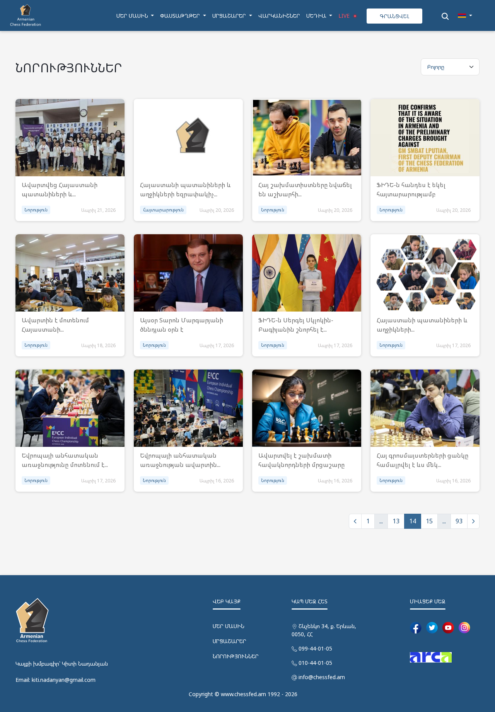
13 (396, 521)
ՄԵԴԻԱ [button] (317, 15)
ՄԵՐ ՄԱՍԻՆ (228, 626)
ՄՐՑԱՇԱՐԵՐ (229, 641)
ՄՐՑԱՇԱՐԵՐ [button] (230, 15)
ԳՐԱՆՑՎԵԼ (394, 16)
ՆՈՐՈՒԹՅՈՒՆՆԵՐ (236, 656)
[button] (465, 16)
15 (429, 521)
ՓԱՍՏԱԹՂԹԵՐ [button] (180, 15)
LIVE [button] (344, 15)
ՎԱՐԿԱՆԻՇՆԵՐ (279, 15)
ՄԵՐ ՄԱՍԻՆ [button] (133, 15)
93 (459, 521)
